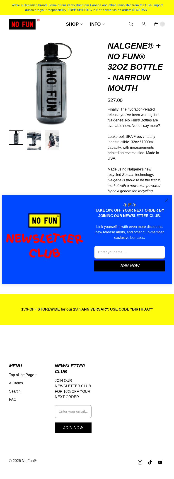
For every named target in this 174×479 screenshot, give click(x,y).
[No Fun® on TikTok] (150, 462)
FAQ (12, 399)
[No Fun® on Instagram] (140, 462)
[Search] (131, 24)
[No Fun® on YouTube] (160, 462)
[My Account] (143, 24)
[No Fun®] (24, 24)
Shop (72, 24)
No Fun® (29, 461)
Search (15, 391)
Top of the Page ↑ (23, 375)
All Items (16, 383)
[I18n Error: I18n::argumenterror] (52, 140)
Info (95, 24)
